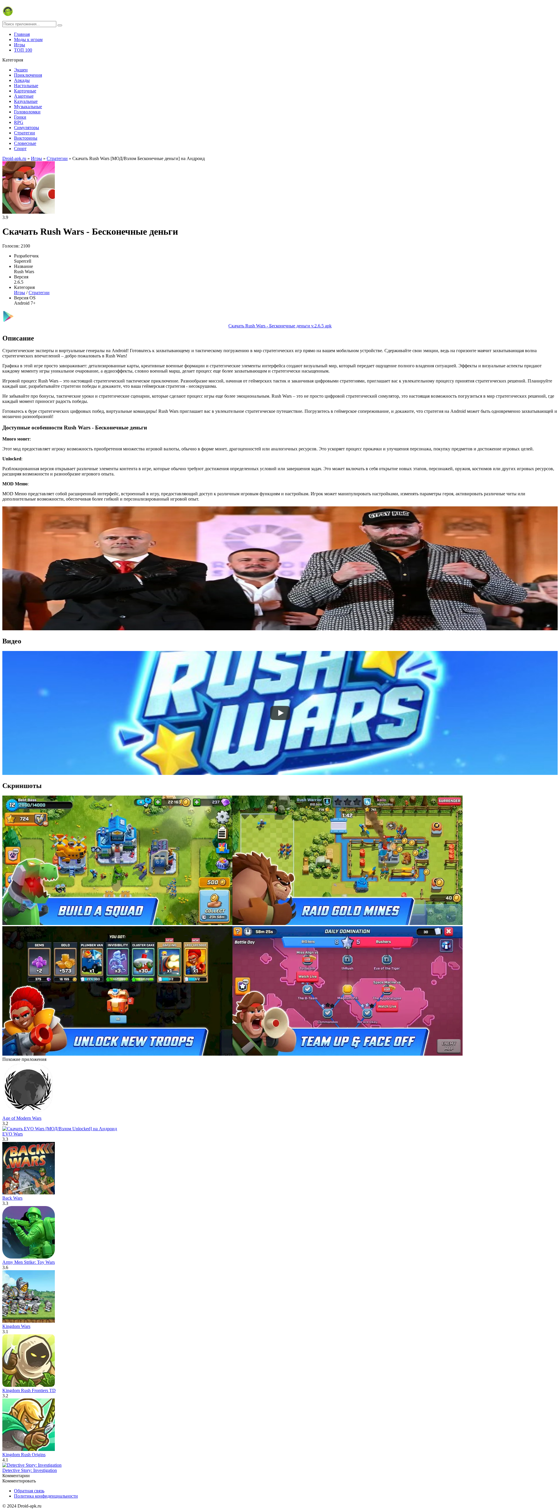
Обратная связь (29, 1490)
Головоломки (27, 111)
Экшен (21, 69)
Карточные (25, 90)
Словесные (25, 143)
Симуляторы (26, 127)
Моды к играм (28, 39)
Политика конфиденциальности (46, 1496)
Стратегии (24, 132)
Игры (19, 44)
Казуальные (26, 101)
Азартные (24, 96)
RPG (18, 122)
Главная (22, 34)
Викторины (25, 138)
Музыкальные (28, 106)
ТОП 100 (23, 50)
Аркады (22, 80)
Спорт (20, 148)
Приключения (28, 75)
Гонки (20, 117)
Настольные (26, 85)
